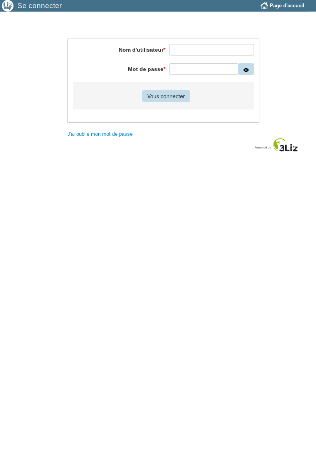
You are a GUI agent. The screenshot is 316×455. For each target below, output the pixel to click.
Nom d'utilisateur (142, 50)
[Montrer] (246, 69)
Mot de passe (146, 69)
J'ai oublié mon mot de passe (100, 134)
